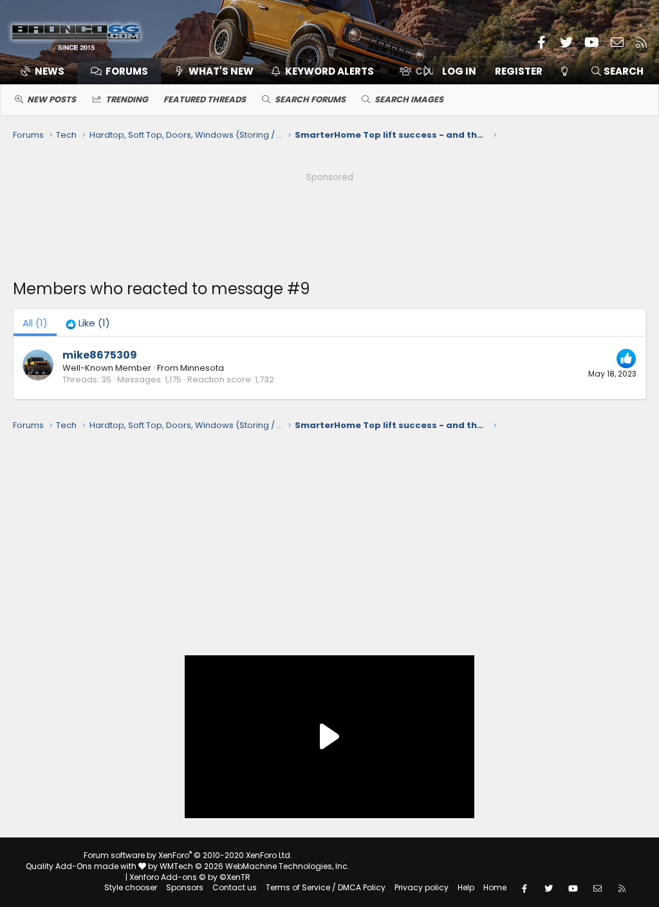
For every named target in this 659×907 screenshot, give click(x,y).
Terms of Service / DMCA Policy (325, 887)
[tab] (88, 323)
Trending (127, 99)
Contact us (234, 887)
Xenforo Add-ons (189, 877)
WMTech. (254, 866)
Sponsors (184, 887)
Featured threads (204, 99)
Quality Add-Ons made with (82, 866)
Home (494, 887)
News (49, 71)
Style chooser (130, 887)
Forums (127, 71)
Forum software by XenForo (188, 855)
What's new (221, 71)
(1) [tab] (35, 323)
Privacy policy (421, 887)
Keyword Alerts (329, 71)
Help (466, 887)
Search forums (310, 99)
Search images (409, 99)
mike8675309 (99, 355)
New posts (51, 99)
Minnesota (202, 368)
